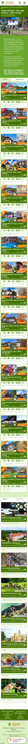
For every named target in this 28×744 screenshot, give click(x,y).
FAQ (8, 713)
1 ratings (24, 187)
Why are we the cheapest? (7, 711)
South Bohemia (19, 7)
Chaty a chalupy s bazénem (17, 734)
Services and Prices (20, 711)
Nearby (5, 79)
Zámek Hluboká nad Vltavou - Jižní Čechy (14, 643)
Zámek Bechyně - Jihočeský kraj (11, 543)
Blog (20, 714)
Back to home (20, 717)
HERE (22, 102)
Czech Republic (12, 7)
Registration (7, 717)
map (25, 519)
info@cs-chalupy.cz (16, 731)
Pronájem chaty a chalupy (7, 734)
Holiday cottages (4, 7)
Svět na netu (16, 735)
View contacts (22, 91)
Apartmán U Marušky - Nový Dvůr (11, 377)
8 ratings (24, 110)
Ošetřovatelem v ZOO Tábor (10, 694)
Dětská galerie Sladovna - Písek (11, 669)
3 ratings (24, 239)
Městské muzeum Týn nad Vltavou (12, 517)
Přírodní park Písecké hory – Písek (12, 593)
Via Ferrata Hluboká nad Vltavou (11, 568)
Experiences (20, 79)
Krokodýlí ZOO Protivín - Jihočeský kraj (13, 618)
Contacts (20, 716)
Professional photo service (20, 713)
